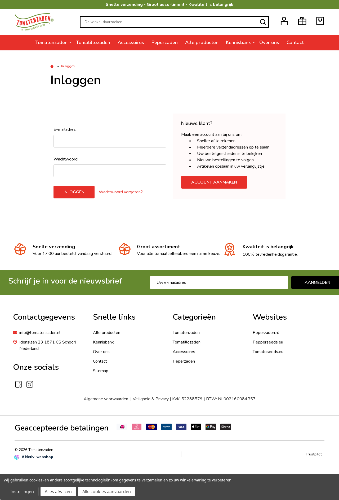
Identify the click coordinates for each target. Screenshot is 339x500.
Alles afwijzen (58, 491)
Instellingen (22, 491)
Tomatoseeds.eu (268, 352)
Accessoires (131, 42)
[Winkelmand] (320, 21)
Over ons (269, 42)
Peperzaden (164, 42)
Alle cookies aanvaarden (106, 491)
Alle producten (201, 42)
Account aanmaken (214, 182)
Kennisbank (238, 42)
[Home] (52, 66)
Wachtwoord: (65, 159)
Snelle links (114, 317)
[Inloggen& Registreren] (284, 21)
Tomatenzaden (51, 42)
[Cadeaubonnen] (302, 21)
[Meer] (70, 42)
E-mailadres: (65, 129)
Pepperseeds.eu (268, 342)
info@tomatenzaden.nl (39, 333)
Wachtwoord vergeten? (121, 192)
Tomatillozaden (93, 42)
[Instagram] (29, 384)
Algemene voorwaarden (107, 399)
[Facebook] (18, 384)
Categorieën (194, 317)
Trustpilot (314, 454)
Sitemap (100, 371)
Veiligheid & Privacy (151, 399)
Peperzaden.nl (266, 333)
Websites (270, 317)
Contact (295, 42)
